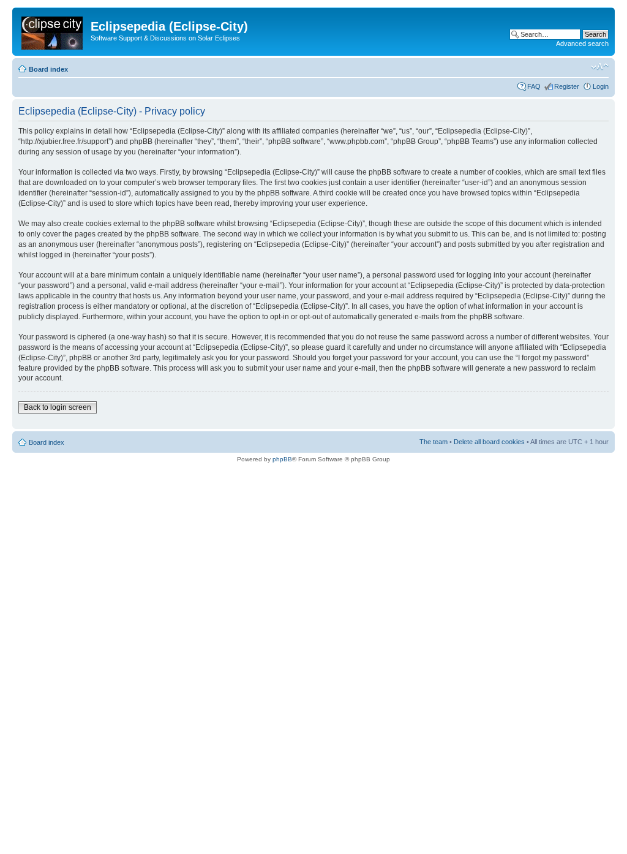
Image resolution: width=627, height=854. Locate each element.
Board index (48, 69)
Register (566, 86)
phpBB (282, 459)
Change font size (600, 66)
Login (601, 86)
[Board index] (53, 30)
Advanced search (582, 43)
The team (433, 441)
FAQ (534, 86)
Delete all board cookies (489, 441)
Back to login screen (57, 407)
